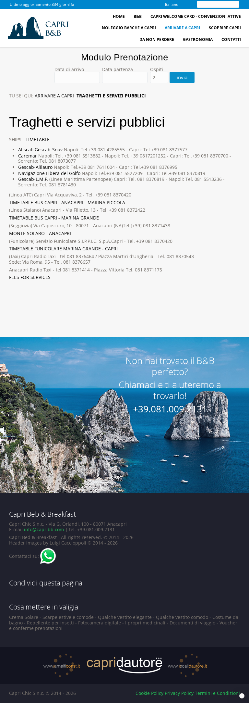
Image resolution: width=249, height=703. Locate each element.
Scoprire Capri (225, 27)
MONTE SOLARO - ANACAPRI (40, 233)
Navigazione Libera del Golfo (49, 173)
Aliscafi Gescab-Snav (40, 149)
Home (119, 16)
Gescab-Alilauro (35, 167)
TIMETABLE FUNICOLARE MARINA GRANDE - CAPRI (63, 248)
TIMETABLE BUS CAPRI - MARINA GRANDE (54, 218)
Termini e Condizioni (217, 693)
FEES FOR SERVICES (30, 277)
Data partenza (117, 69)
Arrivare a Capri (182, 27)
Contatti (231, 39)
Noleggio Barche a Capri (129, 27)
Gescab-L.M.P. (33, 179)
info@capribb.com (44, 529)
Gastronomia (198, 39)
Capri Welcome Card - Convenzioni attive (195, 16)
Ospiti (156, 69)
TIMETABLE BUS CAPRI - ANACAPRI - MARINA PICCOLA (67, 202)
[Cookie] (241, 695)
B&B (138, 16)
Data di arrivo (69, 69)
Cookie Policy (149, 693)
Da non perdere (156, 39)
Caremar (27, 156)
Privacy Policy (179, 693)
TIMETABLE (38, 139)
